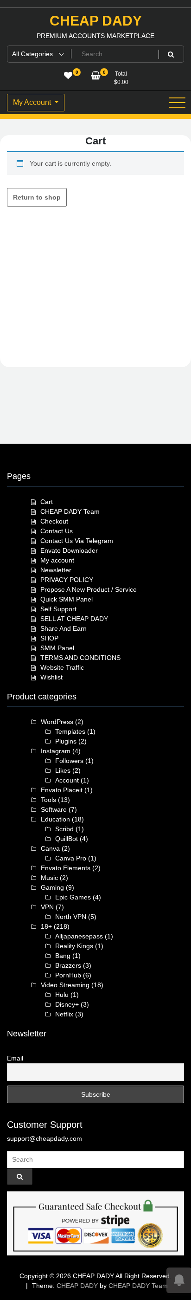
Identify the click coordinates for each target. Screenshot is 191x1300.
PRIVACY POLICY (66, 579)
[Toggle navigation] (177, 103)
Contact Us (56, 531)
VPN (47, 907)
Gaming (52, 887)
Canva (50, 848)
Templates (70, 731)
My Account (33, 102)
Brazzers (68, 965)
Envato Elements (65, 868)
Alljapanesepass (79, 936)
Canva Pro (70, 858)
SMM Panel (57, 648)
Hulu (62, 994)
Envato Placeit (62, 790)
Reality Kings (74, 946)
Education (55, 819)
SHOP (49, 638)
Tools (48, 799)
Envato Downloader (69, 550)
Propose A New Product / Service (88, 589)
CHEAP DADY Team (70, 511)
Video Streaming (65, 985)
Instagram (55, 751)
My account (57, 560)
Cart (46, 501)
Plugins (65, 741)
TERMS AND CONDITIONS (80, 657)
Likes (62, 770)
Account (67, 780)
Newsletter (55, 570)
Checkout (54, 521)
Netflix (64, 1014)
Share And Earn (63, 628)
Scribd (64, 829)
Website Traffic (62, 667)
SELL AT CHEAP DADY (74, 618)
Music (49, 877)
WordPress (57, 721)
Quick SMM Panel (66, 599)
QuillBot (66, 838)
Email (15, 1058)
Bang (62, 955)
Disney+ (67, 1004)
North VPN (70, 916)
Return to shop (37, 197)
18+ (46, 926)
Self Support (58, 609)
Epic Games (73, 897)
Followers (69, 760)
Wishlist (51, 677)
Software (54, 809)
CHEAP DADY (96, 20)
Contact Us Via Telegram (76, 540)
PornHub (68, 975)
